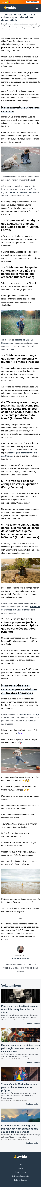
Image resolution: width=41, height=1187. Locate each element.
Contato (20, 1168)
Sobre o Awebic (20, 1172)
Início (20, 1164)
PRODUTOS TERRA (32, 1)
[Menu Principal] (37, 8)
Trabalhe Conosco (20, 1180)
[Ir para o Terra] (6, 2)
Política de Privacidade (20, 1176)
